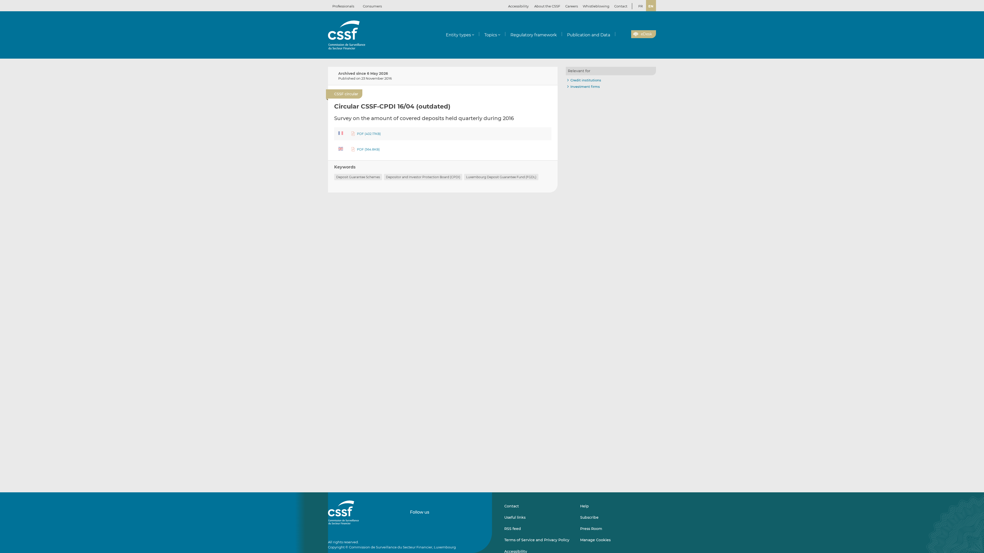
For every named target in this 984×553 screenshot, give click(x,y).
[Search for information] (619, 34)
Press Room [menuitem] (591, 528)
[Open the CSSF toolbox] (625, 34)
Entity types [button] (458, 35)
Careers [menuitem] (571, 6)
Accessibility (518, 6)
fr (640, 6)
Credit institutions (585, 80)
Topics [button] (490, 35)
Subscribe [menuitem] (589, 517)
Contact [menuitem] (620, 6)
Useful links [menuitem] (515, 517)
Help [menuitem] (584, 506)
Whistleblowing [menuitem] (596, 6)
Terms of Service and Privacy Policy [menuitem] (536, 540)
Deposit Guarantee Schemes (358, 177)
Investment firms (585, 86)
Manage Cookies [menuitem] (595, 540)
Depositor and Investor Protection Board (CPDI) (423, 177)
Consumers (372, 6)
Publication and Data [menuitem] (588, 35)
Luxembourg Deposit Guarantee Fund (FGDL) (501, 177)
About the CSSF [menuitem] (547, 6)
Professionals (343, 6)
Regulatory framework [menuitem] (533, 35)
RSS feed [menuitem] (512, 528)
